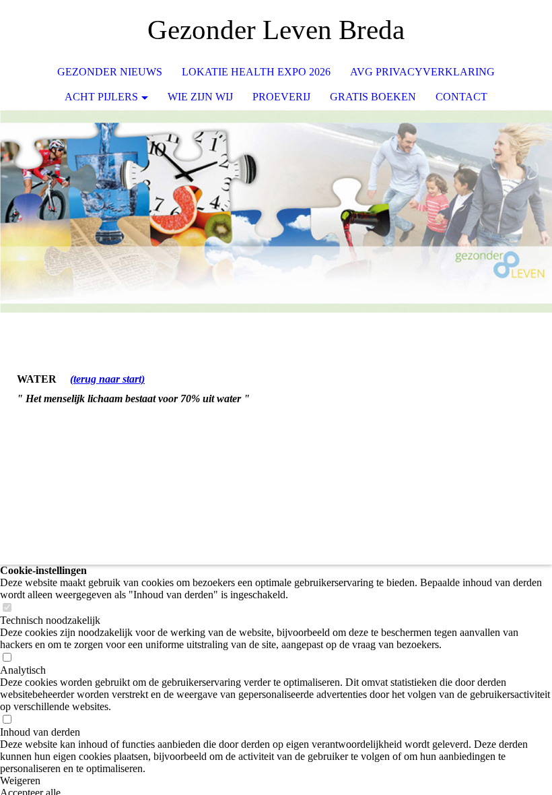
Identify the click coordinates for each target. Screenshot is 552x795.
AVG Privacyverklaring (422, 71)
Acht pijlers (101, 96)
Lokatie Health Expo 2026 (256, 71)
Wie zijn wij (200, 96)
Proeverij (281, 96)
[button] (276, 781)
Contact (461, 96)
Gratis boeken (373, 96)
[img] (501, 30)
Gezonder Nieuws (109, 71)
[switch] (6, 608)
